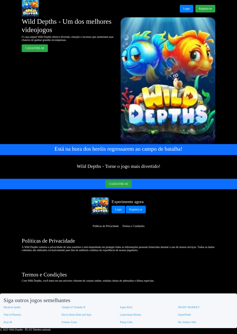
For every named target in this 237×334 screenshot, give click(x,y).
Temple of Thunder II (73, 307)
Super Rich (126, 307)
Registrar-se (205, 8)
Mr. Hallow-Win (187, 322)
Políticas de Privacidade (106, 226)
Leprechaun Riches (130, 314)
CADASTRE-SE (34, 48)
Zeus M (7, 322)
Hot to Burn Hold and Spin (76, 314)
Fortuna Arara (69, 322)
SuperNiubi (184, 314)
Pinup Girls (126, 322)
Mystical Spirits (11, 307)
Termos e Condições (133, 226)
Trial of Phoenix (12, 314)
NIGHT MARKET (189, 307)
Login (186, 8)
